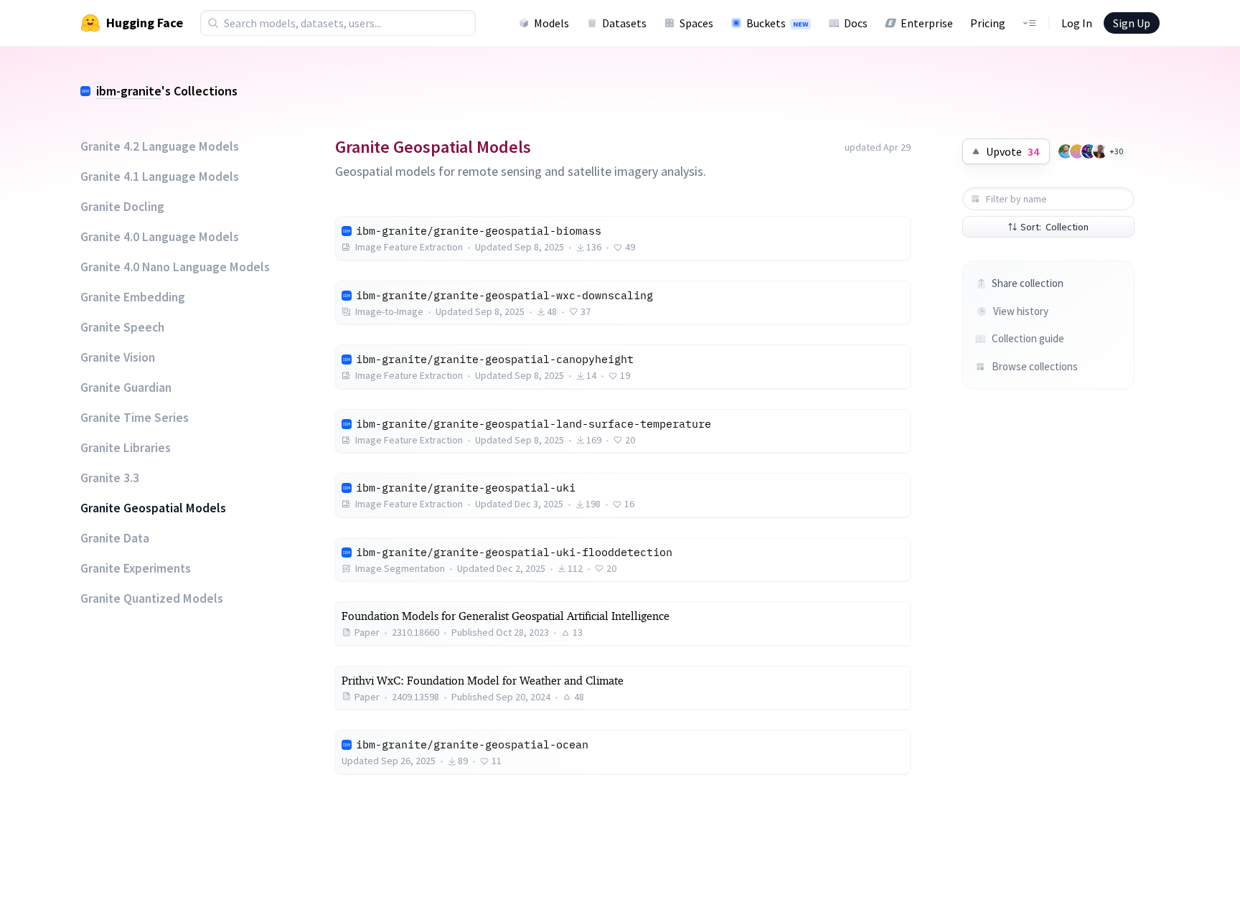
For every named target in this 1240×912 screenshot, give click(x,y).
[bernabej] (1100, 151)
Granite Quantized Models (151, 598)
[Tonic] (1088, 151)
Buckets (777, 23)
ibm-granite (128, 91)
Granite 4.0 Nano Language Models (175, 267)
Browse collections (1035, 366)
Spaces (696, 23)
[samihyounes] (1065, 151)
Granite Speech (122, 327)
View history (1020, 311)
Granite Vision (117, 357)
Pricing (987, 23)
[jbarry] (1077, 151)
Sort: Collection (1054, 226)
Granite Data (114, 538)
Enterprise (927, 23)
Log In (1076, 23)
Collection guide (1028, 338)
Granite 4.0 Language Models (159, 237)
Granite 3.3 (109, 478)
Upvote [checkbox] (1012, 151)
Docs (856, 23)
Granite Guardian (126, 387)
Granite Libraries (125, 448)
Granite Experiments (135, 568)
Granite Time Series (134, 418)
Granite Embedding (132, 297)
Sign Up (1131, 23)
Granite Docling (122, 207)
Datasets (624, 23)
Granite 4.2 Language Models (159, 146)
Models (551, 23)
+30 (1116, 151)
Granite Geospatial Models (153, 508)
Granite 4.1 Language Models (159, 176)
